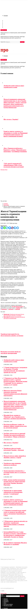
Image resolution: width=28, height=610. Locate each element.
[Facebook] (2, 228)
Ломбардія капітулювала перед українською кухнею (14, 86)
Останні (6, 15)
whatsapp (17, 309)
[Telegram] (15, 228)
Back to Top (3, 593)
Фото (5, 24)
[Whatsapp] (4, 228)
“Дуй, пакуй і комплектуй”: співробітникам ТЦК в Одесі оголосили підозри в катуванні (14, 165)
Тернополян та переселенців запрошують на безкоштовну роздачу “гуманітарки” (13, 492)
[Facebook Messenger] (9, 228)
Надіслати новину (8, 26)
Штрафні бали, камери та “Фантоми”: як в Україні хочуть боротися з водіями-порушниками (15, 416)
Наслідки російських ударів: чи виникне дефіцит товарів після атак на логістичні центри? (15, 426)
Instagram (4, 309)
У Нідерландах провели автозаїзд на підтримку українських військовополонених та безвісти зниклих (15, 523)
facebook (11, 309)
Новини (6, 20)
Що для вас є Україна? (11, 119)
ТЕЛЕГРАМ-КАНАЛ (17, 306)
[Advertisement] (14, 185)
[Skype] (7, 228)
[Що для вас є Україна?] (15, 113)
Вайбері (18, 307)
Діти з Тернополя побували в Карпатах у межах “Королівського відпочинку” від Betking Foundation (15, 149)
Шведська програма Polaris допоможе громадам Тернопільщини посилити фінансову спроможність (15, 393)
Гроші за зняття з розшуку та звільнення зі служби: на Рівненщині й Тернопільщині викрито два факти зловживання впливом (15, 134)
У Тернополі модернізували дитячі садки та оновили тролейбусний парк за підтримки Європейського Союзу (15, 513)
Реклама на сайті (8, 27)
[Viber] (12, 228)
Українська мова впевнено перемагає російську (12, 464)
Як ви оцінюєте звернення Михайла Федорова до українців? (15, 543)
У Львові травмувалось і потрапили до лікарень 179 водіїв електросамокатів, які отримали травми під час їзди (15, 370)
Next (6, 169)
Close (2, 594)
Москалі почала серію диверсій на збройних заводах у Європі (15, 456)
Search (22, 42)
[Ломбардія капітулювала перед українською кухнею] (15, 79)
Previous (3, 169)
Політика (6, 22)
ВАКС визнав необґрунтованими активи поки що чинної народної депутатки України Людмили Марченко (14, 482)
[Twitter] (17, 228)
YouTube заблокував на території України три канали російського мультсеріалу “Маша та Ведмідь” (14, 435)
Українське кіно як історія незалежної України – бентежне (14, 449)
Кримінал (6, 23)
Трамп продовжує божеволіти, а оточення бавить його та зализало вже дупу (15, 472)
